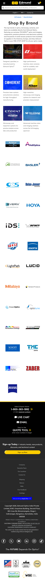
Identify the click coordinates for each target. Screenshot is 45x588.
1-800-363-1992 (20, 409)
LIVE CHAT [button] (23, 417)
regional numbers (24, 412)
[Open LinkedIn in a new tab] (26, 542)
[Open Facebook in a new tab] (3, 542)
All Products (17, 17)
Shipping (22, 479)
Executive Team (21, 468)
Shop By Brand (28, 17)
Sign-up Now (22, 452)
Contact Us (30, 12)
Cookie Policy (20, 519)
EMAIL (23, 422)
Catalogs (22, 493)
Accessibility (22, 521)
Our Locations (22, 471)
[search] (23, 8)
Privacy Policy (10, 519)
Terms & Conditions (31, 519)
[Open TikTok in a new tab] (41, 542)
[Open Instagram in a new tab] (34, 542)
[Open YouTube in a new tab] (18, 542)
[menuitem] (4, 2)
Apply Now (21, 498)
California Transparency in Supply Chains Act (22, 527)
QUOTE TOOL (20, 430)
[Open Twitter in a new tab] (11, 542)
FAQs (21, 486)
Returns (22, 483)
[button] (20, 409)
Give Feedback (21, 489)
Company (22, 465)
